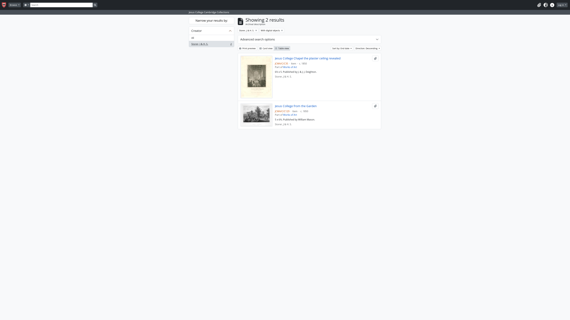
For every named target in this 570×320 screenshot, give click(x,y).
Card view (267, 48)
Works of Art (290, 67)
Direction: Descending (367, 48)
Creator (196, 31)
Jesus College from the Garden (296, 106)
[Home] (5, 5)
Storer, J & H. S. (211, 44)
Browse (14, 5)
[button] (539, 5)
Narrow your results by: (211, 21)
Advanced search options (257, 39)
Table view (283, 48)
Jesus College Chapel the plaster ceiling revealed (308, 58)
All (192, 38)
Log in (561, 5)
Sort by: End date (341, 48)
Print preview (249, 48)
